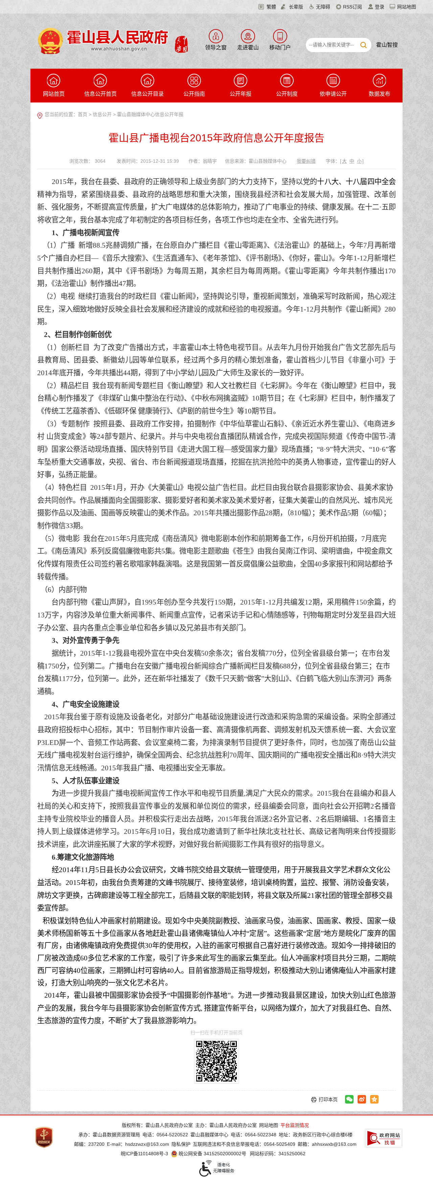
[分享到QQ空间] (374, 1099)
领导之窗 (216, 47)
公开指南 (194, 94)
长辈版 (296, 6)
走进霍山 (248, 47)
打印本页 (328, 1099)
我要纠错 (306, 161)
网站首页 (54, 94)
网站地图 (406, 6)
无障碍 (323, 6)
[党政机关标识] (44, 1137)
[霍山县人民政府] (112, 40)
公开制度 (287, 94)
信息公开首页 (100, 94)
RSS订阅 (352, 6)
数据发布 (379, 94)
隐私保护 (181, 1144)
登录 (379, 6)
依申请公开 (333, 94)
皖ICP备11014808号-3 (144, 1153)
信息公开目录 (147, 94)
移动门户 (280, 47)
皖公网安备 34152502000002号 (212, 1153)
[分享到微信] (349, 1099)
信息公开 (102, 114)
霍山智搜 (387, 45)
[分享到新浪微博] (362, 1099)
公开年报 (240, 94)
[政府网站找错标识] (384, 1138)
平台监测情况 (294, 1125)
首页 (82, 114)
